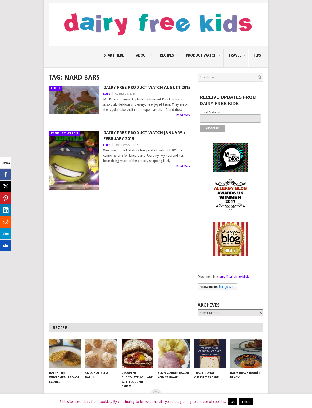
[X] (5, 186)
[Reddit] (5, 222)
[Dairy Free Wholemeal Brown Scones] (65, 353)
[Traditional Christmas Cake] (210, 353)
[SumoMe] (5, 245)
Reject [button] (246, 401)
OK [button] (233, 401)
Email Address (210, 112)
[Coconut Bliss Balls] (101, 353)
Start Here (114, 55)
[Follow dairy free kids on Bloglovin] (217, 289)
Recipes (167, 55)
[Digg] (5, 233)
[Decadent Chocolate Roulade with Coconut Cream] (137, 353)
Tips (257, 55)
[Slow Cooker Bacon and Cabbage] (174, 353)
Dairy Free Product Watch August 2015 (147, 87)
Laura (107, 93)
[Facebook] (5, 174)
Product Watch (201, 55)
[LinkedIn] (5, 210)
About (142, 55)
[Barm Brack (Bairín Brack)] (246, 353)
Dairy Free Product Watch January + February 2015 (144, 135)
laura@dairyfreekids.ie (234, 276)
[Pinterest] (5, 198)
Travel (234, 55)
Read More (183, 115)
